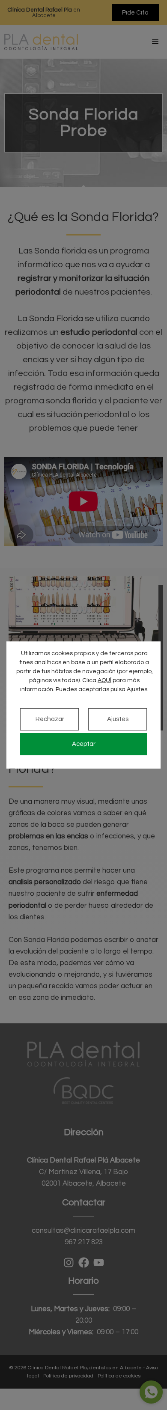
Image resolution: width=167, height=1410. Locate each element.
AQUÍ (104, 680)
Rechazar (50, 719)
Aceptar (83, 744)
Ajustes (117, 719)
